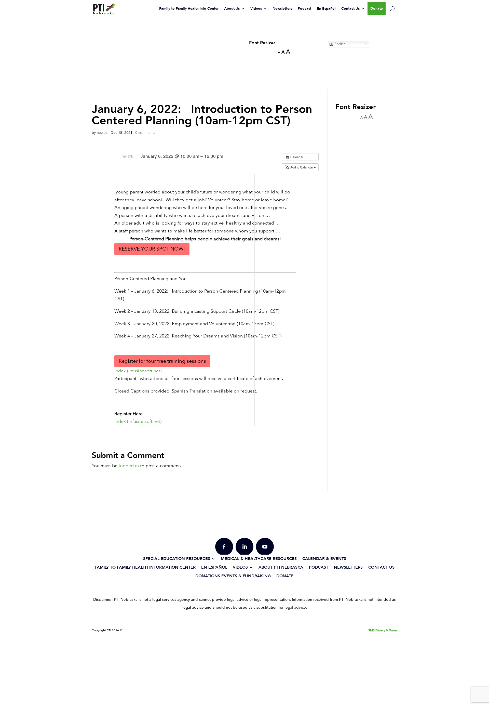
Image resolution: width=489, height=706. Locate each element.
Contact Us (350, 8)
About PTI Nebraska (281, 567)
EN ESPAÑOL (214, 567)
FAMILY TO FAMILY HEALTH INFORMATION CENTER (145, 567)
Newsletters (282, 8)
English (339, 44)
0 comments (145, 132)
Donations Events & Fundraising (233, 576)
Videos (256, 8)
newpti (102, 132)
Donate (376, 8)
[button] (300, 167)
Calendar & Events (324, 558)
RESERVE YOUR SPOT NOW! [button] (152, 248)
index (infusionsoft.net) (137, 371)
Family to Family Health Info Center (189, 8)
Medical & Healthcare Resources (259, 558)
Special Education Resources (176, 558)
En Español (326, 8)
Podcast (304, 8)
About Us (232, 8)
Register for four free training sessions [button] (162, 361)
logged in (129, 466)
